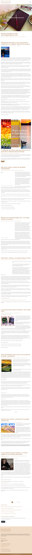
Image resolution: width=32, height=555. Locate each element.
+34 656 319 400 (3, 546)
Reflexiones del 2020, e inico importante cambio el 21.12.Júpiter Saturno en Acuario (15, 43)
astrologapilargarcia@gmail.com (5, 545)
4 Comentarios (16, 153)
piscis (12, 170)
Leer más (3, 161)
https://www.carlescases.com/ (5, 482)
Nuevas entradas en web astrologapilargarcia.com (9, 34)
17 (16, 502)
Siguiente (19, 502)
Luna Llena (12, 153)
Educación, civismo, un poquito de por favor (16, 258)
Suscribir (3, 521)
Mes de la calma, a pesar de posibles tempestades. (13, 167)
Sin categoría (17, 36)
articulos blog (13, 259)
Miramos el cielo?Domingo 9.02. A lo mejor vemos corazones (15, 218)
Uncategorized (15, 170)
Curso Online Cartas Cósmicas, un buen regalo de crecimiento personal (14, 453)
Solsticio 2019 (13, 422)
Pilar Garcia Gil (12, 36)
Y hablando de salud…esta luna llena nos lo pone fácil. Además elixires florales (15, 150)
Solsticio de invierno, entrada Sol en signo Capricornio (15, 419)
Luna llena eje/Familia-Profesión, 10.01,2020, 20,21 (16, 310)
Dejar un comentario (22, 36)
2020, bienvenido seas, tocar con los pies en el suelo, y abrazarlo (15, 355)
